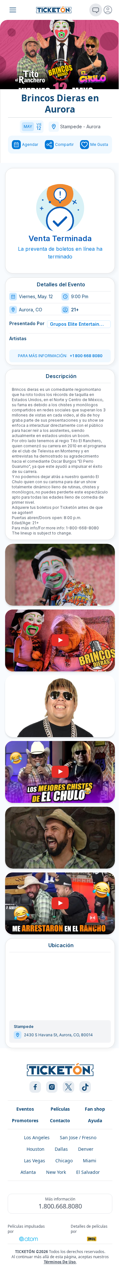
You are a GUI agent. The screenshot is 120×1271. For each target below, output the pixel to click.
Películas (60, 1109)
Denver (85, 1149)
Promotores (25, 1120)
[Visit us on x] (68, 1087)
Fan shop (95, 1109)
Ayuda (95, 1120)
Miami (89, 1160)
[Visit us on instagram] (52, 1087)
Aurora (93, 126)
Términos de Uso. (60, 1262)
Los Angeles (37, 1137)
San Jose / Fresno (78, 1137)
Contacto (60, 1120)
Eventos (25, 1109)
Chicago (64, 1160)
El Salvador (88, 1172)
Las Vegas (34, 1160)
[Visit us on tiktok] (85, 1087)
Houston (35, 1149)
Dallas (61, 1149)
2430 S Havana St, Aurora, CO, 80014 (58, 1034)
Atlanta (28, 1172)
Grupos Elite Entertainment (78, 324)
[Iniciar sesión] (107, 9)
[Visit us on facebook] (35, 1087)
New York (56, 1172)
